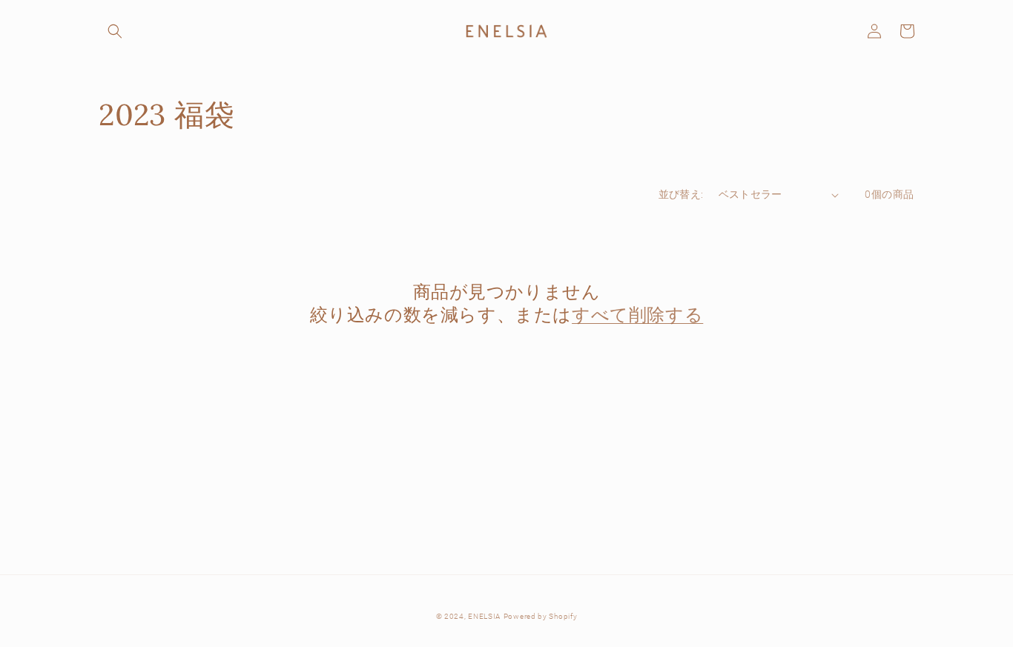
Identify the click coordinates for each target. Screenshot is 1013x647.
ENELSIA (484, 616)
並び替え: (681, 194)
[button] (115, 31)
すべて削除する (637, 314)
